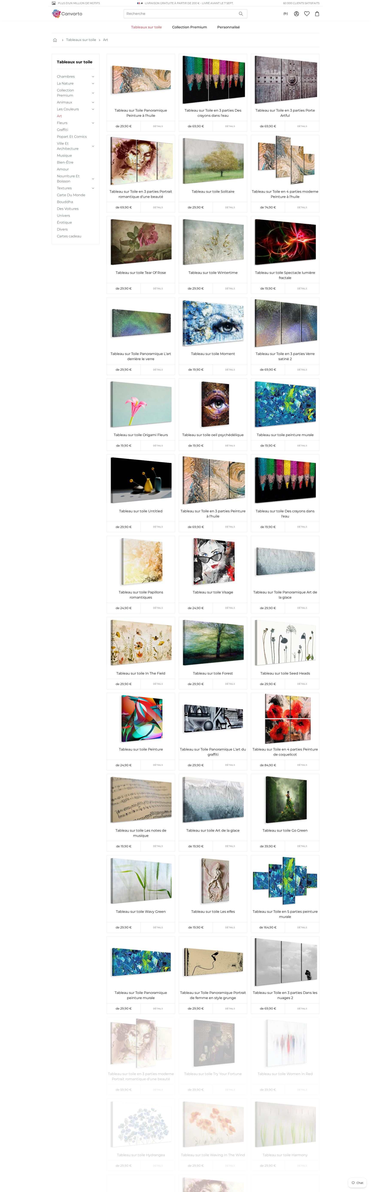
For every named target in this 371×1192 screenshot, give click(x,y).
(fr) (285, 13)
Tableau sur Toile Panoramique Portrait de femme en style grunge (213, 995)
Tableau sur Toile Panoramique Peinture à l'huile (141, 113)
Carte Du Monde (71, 195)
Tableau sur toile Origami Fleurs (141, 435)
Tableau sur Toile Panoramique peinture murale (141, 995)
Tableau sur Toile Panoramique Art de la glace (285, 594)
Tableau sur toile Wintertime (213, 273)
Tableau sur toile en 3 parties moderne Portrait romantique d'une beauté (141, 1076)
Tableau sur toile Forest (213, 673)
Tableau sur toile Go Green (285, 830)
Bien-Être (65, 162)
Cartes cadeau (69, 236)
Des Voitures (68, 209)
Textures (64, 188)
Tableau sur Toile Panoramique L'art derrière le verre (141, 356)
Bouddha (65, 202)
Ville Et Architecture (68, 146)
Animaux (64, 102)
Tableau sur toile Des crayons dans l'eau (285, 513)
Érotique (64, 222)
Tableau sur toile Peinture (141, 749)
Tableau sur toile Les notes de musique (141, 833)
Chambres (66, 76)
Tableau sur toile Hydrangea (141, 1155)
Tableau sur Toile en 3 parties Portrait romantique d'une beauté (140, 194)
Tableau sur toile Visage (213, 592)
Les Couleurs (68, 109)
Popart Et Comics (72, 137)
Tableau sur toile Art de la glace (213, 830)
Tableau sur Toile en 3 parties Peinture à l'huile (213, 513)
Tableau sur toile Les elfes (213, 912)
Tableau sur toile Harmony (285, 1155)
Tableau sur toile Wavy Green (141, 912)
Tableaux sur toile (146, 27)
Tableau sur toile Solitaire (213, 192)
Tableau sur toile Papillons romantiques (141, 594)
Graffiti (62, 130)
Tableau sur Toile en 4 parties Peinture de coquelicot (285, 752)
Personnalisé (228, 27)
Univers (63, 216)
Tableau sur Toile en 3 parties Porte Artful (285, 113)
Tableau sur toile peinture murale (285, 435)
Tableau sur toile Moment (213, 354)
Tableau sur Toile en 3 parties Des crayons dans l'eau (213, 113)
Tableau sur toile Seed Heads (285, 673)
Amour (63, 169)
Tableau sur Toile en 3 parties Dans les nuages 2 (285, 995)
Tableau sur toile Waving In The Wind (213, 1155)
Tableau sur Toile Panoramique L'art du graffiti (213, 752)
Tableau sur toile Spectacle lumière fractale (285, 275)
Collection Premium (189, 27)
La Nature (65, 83)
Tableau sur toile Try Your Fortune (213, 1074)
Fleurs (62, 123)
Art (105, 40)
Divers (62, 229)
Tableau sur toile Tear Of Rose (141, 273)
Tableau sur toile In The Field (140, 673)
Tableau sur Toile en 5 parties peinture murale (285, 914)
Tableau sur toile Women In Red (285, 1074)
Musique (64, 155)
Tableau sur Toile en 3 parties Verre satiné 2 (285, 356)
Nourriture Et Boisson (68, 178)
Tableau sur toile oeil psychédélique (213, 435)
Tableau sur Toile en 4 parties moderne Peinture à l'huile (285, 194)
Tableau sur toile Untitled (141, 511)
